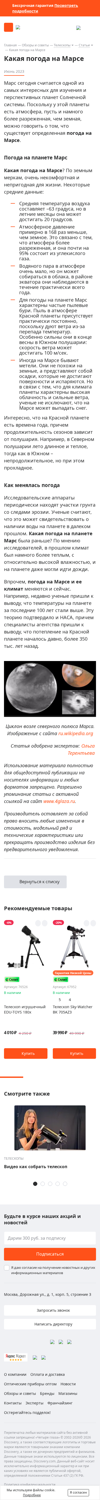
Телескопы (62, 45)
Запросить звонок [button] (53, 1310)
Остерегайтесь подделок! (27, 1412)
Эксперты (34, 1402)
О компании (15, 1374)
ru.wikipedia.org (75, 733)
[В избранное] (38, 923)
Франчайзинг (60, 1402)
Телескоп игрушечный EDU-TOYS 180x (25, 1009)
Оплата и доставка (47, 1374)
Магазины (67, 1393)
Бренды (47, 1393)
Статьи (84, 45)
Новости (68, 1383)
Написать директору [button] (52, 1324)
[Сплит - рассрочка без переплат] (12, 979)
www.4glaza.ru (59, 801)
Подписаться (50, 1254)
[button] (25, 1053)
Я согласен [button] (78, 1492)
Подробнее (32, 1495)
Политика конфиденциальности (29, 1484)
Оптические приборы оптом (30, 1383)
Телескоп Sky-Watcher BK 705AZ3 (73, 1009)
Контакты (13, 1402)
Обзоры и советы (35, 45)
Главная (10, 45)
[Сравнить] (44, 923)
